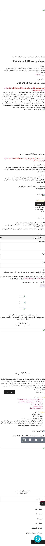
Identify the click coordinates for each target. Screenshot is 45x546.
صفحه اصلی (39, 509)
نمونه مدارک (38, 523)
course (33, 56)
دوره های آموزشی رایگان (34, 533)
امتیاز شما (41, 234)
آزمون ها (40, 518)
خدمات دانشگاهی (37, 528)
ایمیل (43, 262)
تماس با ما (39, 537)
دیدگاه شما (41, 241)
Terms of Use (40, 278)
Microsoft (39, 56)
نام (43, 254)
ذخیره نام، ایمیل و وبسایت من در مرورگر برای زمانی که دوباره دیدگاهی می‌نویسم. (24, 272)
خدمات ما (39, 514)
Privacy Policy (28, 278)
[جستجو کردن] (42, 503)
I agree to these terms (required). (32, 282)
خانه (44, 56)
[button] (40, 204)
